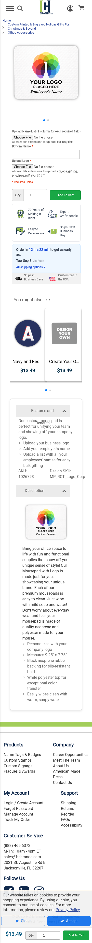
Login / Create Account (23, 803)
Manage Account (18, 814)
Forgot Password (18, 808)
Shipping (68, 803)
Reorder (67, 814)
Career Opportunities (70, 754)
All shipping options (31, 267)
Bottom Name (22, 146)
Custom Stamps (18, 760)
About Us (61, 766)
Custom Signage (18, 766)
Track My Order (17, 819)
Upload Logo (21, 161)
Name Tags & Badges (22, 754)
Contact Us (62, 782)
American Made (66, 771)
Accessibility (71, 825)
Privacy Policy (68, 909)
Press (58, 777)
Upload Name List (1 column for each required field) (46, 131)
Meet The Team (66, 760)
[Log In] (73, 8)
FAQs (65, 819)
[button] (44, 120)
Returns (67, 808)
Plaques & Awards (19, 771)
